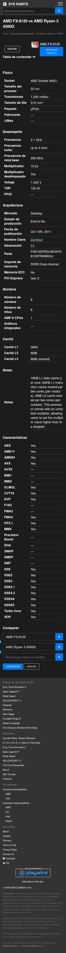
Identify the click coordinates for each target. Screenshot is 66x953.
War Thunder (9, 774)
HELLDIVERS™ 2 (12, 700)
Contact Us (8, 854)
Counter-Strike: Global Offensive (19, 738)
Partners (7, 840)
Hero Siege (8, 714)
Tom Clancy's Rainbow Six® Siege (20, 727)
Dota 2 (6, 769)
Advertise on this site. (33, 881)
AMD (8, 793)
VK (7, 863)
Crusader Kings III (12, 718)
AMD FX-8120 (50, 44)
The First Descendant (13, 765)
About (6, 831)
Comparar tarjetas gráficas (16, 803)
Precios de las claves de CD (18, 682)
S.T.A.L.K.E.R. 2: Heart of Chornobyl (21, 742)
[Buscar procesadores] (59, 10)
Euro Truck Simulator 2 (14, 687)
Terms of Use (9, 845)
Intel (8, 798)
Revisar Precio (51, 51)
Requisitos (8, 733)
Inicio (15, 4)
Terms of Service (30, 945)
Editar (12, 48)
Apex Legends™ (11, 691)
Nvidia (9, 821)
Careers (7, 836)
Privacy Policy (10, 849)
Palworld (7, 705)
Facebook (10, 858)
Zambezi (37, 239)
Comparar (13, 666)
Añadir (31, 666)
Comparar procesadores (22, 33)
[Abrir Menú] (60, 3)
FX (33, 245)
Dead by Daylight (11, 723)
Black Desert (9, 696)
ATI (7, 811)
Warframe (7, 709)
